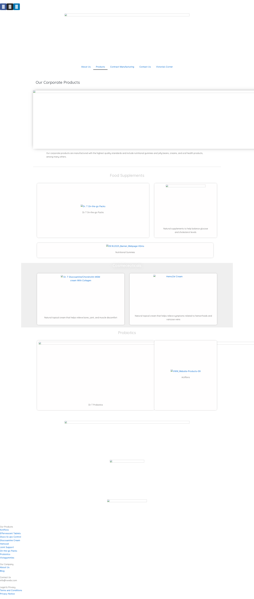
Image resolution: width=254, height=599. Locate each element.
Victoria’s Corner (164, 66)
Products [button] (100, 66)
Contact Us (145, 66)
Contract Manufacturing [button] (122, 66)
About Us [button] (86, 66)
